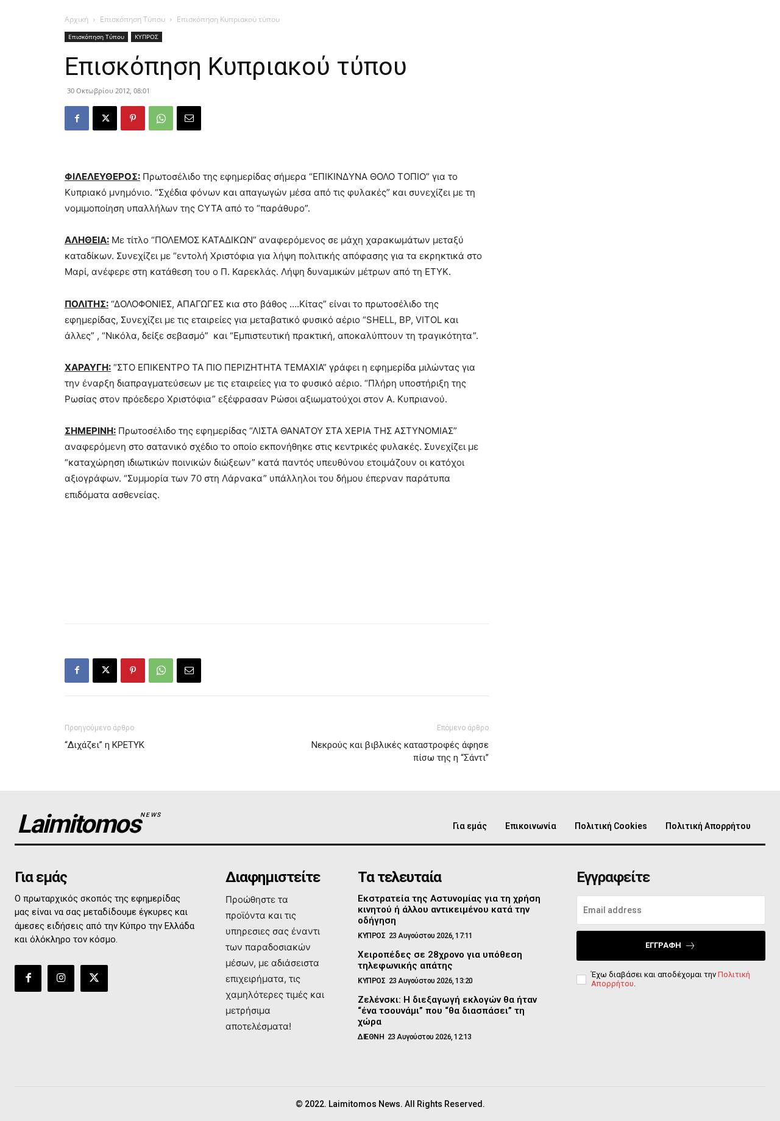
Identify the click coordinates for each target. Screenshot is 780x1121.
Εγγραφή (663, 945)
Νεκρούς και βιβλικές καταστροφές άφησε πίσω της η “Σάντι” (400, 751)
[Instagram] (61, 978)
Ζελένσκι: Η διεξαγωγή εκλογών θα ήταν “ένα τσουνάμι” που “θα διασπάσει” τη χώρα (447, 1010)
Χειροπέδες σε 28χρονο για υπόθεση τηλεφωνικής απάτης (440, 960)
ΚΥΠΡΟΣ (146, 36)
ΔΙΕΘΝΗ (371, 1037)
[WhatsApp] (161, 118)
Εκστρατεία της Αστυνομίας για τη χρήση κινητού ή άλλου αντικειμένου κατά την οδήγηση (449, 909)
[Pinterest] (133, 118)
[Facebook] (77, 118)
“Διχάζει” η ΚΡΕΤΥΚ (104, 744)
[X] (105, 118)
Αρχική (76, 19)
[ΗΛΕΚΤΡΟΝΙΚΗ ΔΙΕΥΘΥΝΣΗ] (189, 118)
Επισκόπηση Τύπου (132, 19)
